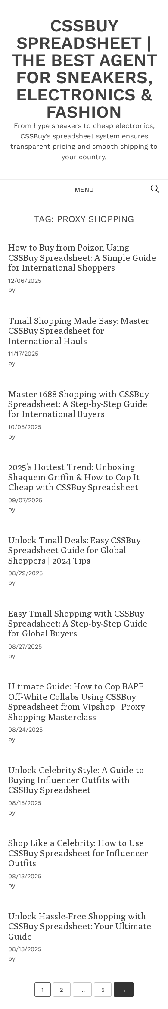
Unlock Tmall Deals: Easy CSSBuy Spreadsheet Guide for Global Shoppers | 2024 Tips (74, 550)
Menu (84, 190)
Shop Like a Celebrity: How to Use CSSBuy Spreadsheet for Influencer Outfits (78, 852)
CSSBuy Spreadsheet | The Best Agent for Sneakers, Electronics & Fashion (84, 69)
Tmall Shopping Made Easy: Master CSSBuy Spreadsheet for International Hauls (78, 330)
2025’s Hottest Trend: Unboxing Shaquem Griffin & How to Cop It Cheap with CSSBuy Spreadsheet (74, 476)
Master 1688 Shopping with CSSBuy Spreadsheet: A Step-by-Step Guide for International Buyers (78, 404)
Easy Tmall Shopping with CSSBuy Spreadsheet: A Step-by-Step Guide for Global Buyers (77, 623)
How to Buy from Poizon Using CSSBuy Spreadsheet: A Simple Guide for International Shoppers (82, 257)
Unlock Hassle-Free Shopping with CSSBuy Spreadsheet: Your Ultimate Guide (79, 926)
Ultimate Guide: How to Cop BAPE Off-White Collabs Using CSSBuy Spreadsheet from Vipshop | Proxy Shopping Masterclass (76, 701)
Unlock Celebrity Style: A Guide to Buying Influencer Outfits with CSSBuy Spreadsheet (76, 780)
